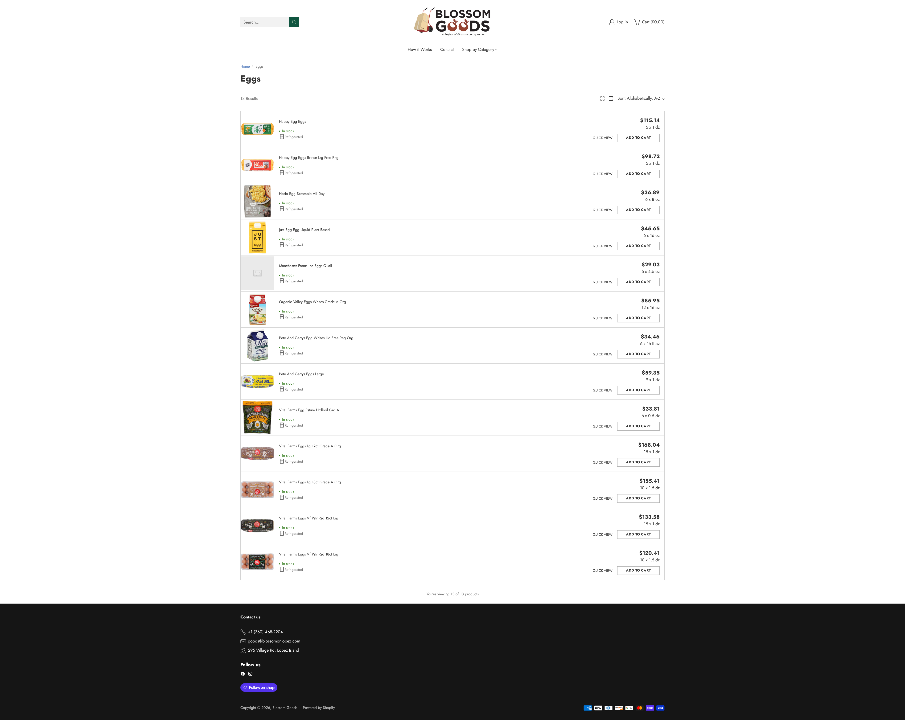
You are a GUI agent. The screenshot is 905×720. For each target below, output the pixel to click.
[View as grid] (602, 98)
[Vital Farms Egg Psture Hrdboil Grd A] (257, 417)
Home (245, 66)
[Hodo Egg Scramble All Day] (257, 201)
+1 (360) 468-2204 (265, 632)
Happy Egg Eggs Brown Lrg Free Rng (308, 157)
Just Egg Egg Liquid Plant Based (304, 229)
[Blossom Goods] (452, 22)
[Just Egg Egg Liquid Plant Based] (257, 237)
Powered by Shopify (319, 707)
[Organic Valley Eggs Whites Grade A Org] (257, 309)
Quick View (603, 137)
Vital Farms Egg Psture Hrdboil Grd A (309, 410)
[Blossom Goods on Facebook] (243, 675)
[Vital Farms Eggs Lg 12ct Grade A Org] (257, 453)
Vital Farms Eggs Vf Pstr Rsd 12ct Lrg (308, 518)
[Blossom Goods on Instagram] (250, 675)
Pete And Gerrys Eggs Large (301, 374)
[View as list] (611, 98)
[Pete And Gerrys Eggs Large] (257, 381)
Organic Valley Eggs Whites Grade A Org (312, 301)
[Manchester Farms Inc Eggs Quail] (257, 273)
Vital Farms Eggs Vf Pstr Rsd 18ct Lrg (308, 554)
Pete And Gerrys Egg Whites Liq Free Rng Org (316, 338)
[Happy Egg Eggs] (257, 129)
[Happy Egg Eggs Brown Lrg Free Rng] (257, 165)
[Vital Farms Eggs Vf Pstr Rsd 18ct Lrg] (257, 562)
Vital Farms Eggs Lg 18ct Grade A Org (310, 482)
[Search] (294, 22)
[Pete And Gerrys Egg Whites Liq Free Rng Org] (257, 345)
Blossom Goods (284, 707)
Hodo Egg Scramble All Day (302, 193)
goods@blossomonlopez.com (274, 641)
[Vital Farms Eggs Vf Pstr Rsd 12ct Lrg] (257, 526)
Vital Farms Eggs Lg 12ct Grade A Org (310, 446)
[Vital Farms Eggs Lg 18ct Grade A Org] (257, 489)
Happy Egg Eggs (292, 121)
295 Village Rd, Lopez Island (273, 650)
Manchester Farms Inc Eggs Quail (305, 265)
